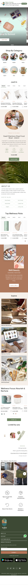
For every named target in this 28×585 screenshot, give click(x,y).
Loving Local (20, 206)
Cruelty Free (20, 203)
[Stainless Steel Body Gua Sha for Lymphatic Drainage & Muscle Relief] (6, 94)
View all (14, 419)
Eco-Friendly (20, 200)
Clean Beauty (7, 200)
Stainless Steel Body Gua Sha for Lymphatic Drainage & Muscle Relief (6, 104)
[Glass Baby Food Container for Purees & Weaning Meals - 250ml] (18, 398)
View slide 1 (12, 44)
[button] (7, 473)
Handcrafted (7, 203)
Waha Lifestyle (6, 573)
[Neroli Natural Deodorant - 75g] (6, 225)
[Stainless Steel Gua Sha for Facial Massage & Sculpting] (18, 94)
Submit (14, 552)
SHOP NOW (14, 159)
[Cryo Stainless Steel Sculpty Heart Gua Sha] (18, 225)
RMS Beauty (14, 270)
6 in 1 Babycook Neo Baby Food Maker (5, 408)
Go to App (24, 3)
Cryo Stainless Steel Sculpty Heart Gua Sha (18, 235)
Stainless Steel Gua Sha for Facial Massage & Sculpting (18, 104)
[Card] (14, 311)
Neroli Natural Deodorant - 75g (5, 235)
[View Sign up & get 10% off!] (7, 493)
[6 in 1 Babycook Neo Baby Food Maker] (6, 398)
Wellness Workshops (6, 325)
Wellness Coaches (5, 353)
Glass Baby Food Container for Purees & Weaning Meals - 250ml (18, 408)
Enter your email (4, 547)
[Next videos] (24, 473)
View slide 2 (15, 44)
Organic (7, 206)
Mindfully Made (5, 382)
